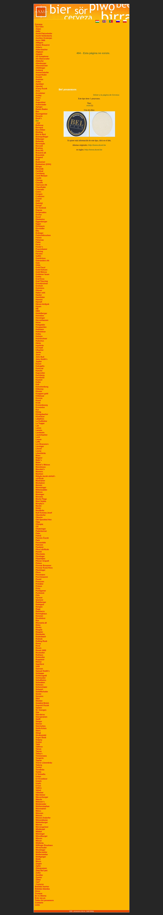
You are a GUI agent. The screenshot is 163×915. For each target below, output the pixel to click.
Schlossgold (41, 675)
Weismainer (41, 808)
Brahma (39, 148)
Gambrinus (41, 258)
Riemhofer (40, 634)
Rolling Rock (41, 641)
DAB (38, 201)
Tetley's (39, 753)
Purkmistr (40, 593)
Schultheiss (41, 680)
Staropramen (41, 717)
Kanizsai (39, 368)
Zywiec (39, 877)
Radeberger (41, 602)
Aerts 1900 (40, 40)
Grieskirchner (42, 283)
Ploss (38, 572)
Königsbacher (42, 414)
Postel (38, 579)
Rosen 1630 (41, 650)
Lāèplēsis (40, 419)
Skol (38, 698)
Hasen (38, 306)
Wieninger (40, 834)
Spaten (39, 708)
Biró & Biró (41, 134)
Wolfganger (41, 857)
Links (37, 905)
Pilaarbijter (40, 558)
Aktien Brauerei (43, 45)
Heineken (40, 315)
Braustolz (40, 155)
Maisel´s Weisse (43, 465)
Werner (39, 825)
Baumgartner (41, 114)
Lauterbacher (41, 435)
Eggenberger (41, 221)
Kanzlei (39, 371)
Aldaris (39, 47)
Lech (38, 437)
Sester (38, 694)
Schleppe (40, 673)
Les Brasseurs (42, 444)
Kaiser (38, 364)
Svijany (39, 740)
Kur (37, 410)
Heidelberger (41, 313)
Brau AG (39, 150)
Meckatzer (40, 483)
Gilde (38, 265)
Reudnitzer (40, 618)
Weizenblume (42, 820)
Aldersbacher (42, 49)
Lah (37, 426)
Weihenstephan (42, 806)
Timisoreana (41, 756)
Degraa (39, 210)
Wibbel (39, 831)
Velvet (38, 790)
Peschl (39, 552)
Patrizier (39, 545)
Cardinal (39, 171)
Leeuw (39, 439)
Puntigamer (41, 591)
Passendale (41, 542)
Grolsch (39, 286)
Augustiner (41, 102)
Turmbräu (40, 769)
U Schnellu (40, 774)
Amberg (39, 70)
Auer (38, 100)
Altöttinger (40, 68)
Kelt (37, 384)
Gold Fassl (40, 267)
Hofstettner (41, 332)
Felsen (39, 237)
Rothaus (39, 655)
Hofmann (40, 329)
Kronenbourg (42, 405)
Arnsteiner (40, 93)
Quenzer (39, 600)
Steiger (39, 721)
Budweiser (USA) (43, 164)
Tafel (38, 744)
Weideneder (41, 804)
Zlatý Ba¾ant (41, 870)
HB (37, 309)
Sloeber (39, 701)
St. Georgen (41, 710)
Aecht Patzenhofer (44, 33)
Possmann (40, 575)
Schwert (39, 689)
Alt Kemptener (42, 56)
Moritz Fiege (41, 499)
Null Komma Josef (44, 513)
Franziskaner (41, 249)
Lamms (39, 430)
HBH (38, 311)
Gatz (38, 263)
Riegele (39, 630)
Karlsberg (40, 375)
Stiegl (38, 733)
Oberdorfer (41, 515)
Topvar (39, 760)
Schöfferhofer (42, 691)
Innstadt (39, 348)
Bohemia (40, 141)
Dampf (39, 205)
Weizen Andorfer (43, 818)
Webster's (40, 802)
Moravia (39, 497)
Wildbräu (40, 843)
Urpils (38, 783)
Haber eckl (40, 293)
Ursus (38, 786)
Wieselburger (41, 836)
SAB (38, 666)
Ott (37, 526)
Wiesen (39, 838)
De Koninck (41, 208)
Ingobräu (40, 345)
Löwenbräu (41, 453)
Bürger (39, 166)
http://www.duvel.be (97, 145)
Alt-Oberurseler (43, 59)
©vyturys (40, 884)
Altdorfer (40, 61)
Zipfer (38, 866)
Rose (38, 646)
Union (38, 776)
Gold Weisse (41, 272)
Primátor (39, 584)
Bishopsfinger (42, 137)
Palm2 (38, 536)
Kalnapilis (40, 366)
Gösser (39, 290)
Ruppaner (40, 659)
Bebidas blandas (42, 889)
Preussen (40, 581)
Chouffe (39, 182)
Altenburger (41, 63)
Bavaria (39, 116)
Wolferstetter (41, 852)
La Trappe (40, 423)
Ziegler (39, 864)
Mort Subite (41, 501)
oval (38, 123)
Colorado (40, 189)
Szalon (39, 742)
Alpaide (39, 54)
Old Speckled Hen (44, 519)
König (38, 412)
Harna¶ (39, 302)
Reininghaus (41, 614)
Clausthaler (41, 187)
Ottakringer (41, 529)
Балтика (39, 26)
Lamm (38, 428)
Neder (38, 508)
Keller (38, 382)
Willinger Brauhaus (44, 845)
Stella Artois (41, 728)
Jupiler (39, 361)
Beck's (39, 118)
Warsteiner (40, 795)
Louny (38, 451)
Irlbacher (40, 350)
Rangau (39, 607)
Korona (39, 398)
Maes (38, 455)
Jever (38, 354)
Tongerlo (40, 758)
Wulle (38, 859)
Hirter (38, 322)
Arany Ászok (41, 88)
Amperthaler (41, 75)
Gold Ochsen (41, 270)
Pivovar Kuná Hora (44, 568)
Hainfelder (40, 297)
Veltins (39, 788)
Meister (39, 485)
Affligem (39, 43)
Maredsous (41, 467)
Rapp (38, 609)
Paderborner (41, 531)
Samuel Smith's (43, 671)
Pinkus (39, 563)
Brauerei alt (41, 153)
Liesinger (40, 446)
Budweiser (40, 162)
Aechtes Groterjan (44, 38)
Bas (37, 111)
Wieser (39, 841)
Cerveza (38, 24)
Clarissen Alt (41, 185)
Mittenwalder (41, 490)
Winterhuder (41, 847)
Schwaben (40, 682)
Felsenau (40, 240)
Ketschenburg (42, 387)
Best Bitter (40, 130)
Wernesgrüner (42, 827)
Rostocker (40, 652)
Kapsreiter (40, 373)
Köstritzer (40, 416)
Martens (39, 471)
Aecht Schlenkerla (44, 36)
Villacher (39, 792)
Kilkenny (39, 389)
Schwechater (41, 687)
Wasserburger (42, 797)
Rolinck (39, 639)
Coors (38, 192)
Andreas (39, 79)
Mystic (39, 506)
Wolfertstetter (42, 854)
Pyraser (39, 597)
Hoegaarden (41, 327)
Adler (38, 31)
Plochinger (40, 570)
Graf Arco (40, 279)
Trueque (38, 893)
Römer (39, 662)
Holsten (39, 336)
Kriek (38, 403)
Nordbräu (40, 510)
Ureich (39, 781)
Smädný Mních (42, 703)
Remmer (39, 616)
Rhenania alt (41, 623)
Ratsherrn (40, 611)
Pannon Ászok (42, 538)
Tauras (39, 751)
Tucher (39, 767)
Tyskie (38, 772)
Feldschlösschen (43, 235)
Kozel (38, 400)
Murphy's (40, 503)
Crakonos (40, 196)
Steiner (39, 724)
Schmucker (41, 678)
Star (37, 712)
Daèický (39, 203)
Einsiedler (40, 228)
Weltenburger (42, 822)
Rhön (38, 625)
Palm (38, 533)
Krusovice (40, 407)
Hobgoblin (40, 325)
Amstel (39, 77)
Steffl (38, 719)
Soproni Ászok (42, 705)
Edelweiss (40, 219)
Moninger (40, 494)
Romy (38, 643)
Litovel (39, 448)
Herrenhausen (42, 320)
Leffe (38, 442)
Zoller (38, 873)
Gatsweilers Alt (42, 260)
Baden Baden (42, 109)
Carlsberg (40, 173)
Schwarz (39, 685)
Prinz (38, 588)
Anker (38, 82)
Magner (39, 458)
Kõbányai (40, 396)
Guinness (40, 288)
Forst (38, 244)
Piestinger (40, 556)
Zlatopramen (41, 868)
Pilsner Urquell (42, 561)
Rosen (38, 648)
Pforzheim (40, 554)
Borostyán (40, 143)
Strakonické (41, 735)
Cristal (39, 199)
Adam (38, 29)
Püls (38, 595)
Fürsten (39, 254)
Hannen (39, 299)
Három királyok (42, 304)
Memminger (41, 487)
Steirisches (41, 726)
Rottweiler (40, 657)
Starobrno (40, 714)
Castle (38, 178)
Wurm (38, 861)
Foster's (39, 247)
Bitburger (40, 139)
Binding (39, 132)
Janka (38, 352)
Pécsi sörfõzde (42, 549)
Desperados (41, 212)
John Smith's (41, 359)
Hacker (39, 295)
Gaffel (38, 256)
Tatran (38, 749)
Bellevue (39, 125)
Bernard (39, 127)
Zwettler (39, 875)
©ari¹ (38, 882)
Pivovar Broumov (43, 565)
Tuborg (39, 765)
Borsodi (39, 146)
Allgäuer (39, 52)
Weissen (39, 813)
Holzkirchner (41, 338)
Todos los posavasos (44, 900)
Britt (38, 160)
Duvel (38, 217)
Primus (39, 586)
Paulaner (40, 547)
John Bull (40, 357)
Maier (38, 462)
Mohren (39, 492)
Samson (39, 669)
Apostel (39, 86)
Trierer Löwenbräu (44, 763)
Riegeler (39, 632)
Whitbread (40, 829)
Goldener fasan (42, 274)
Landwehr (40, 432)
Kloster (39, 391)
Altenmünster (42, 65)
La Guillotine (41, 421)
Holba (38, 334)
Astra (38, 98)
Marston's (40, 469)
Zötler (38, 880)
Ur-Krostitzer (41, 779)
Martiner (39, 474)
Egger (38, 224)
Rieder (39, 627)
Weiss (38, 811)
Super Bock (41, 737)
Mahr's (39, 460)
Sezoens (39, 696)
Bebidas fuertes (42, 886)
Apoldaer (40, 84)
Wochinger (40, 850)
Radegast (40, 604)
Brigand (39, 157)
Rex (37, 620)
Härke (38, 343)
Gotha (38, 276)
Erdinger (39, 233)
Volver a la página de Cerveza (106, 95)
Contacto (39, 902)
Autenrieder (41, 104)
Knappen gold (42, 393)
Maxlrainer (40, 480)
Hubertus (40, 341)
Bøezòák (39, 169)
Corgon (39, 194)
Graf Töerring (42, 281)
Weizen (39, 815)
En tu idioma (40, 896)
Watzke (39, 799)
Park (38, 540)
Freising (39, 251)
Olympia (39, 524)
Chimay (39, 180)
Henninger (40, 318)
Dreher (39, 215)
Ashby (38, 95)
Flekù (38, 242)
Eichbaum (40, 226)
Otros (37, 891)
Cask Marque (41, 176)
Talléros (39, 747)
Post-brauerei (42, 577)
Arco (38, 91)
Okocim (39, 517)
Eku (37, 231)
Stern (38, 730)
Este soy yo (40, 898)
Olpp (38, 522)
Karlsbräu (40, 377)
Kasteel (39, 380)
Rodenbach (41, 636)
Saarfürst (40, 664)
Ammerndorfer (42, 72)
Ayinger (39, 107)
